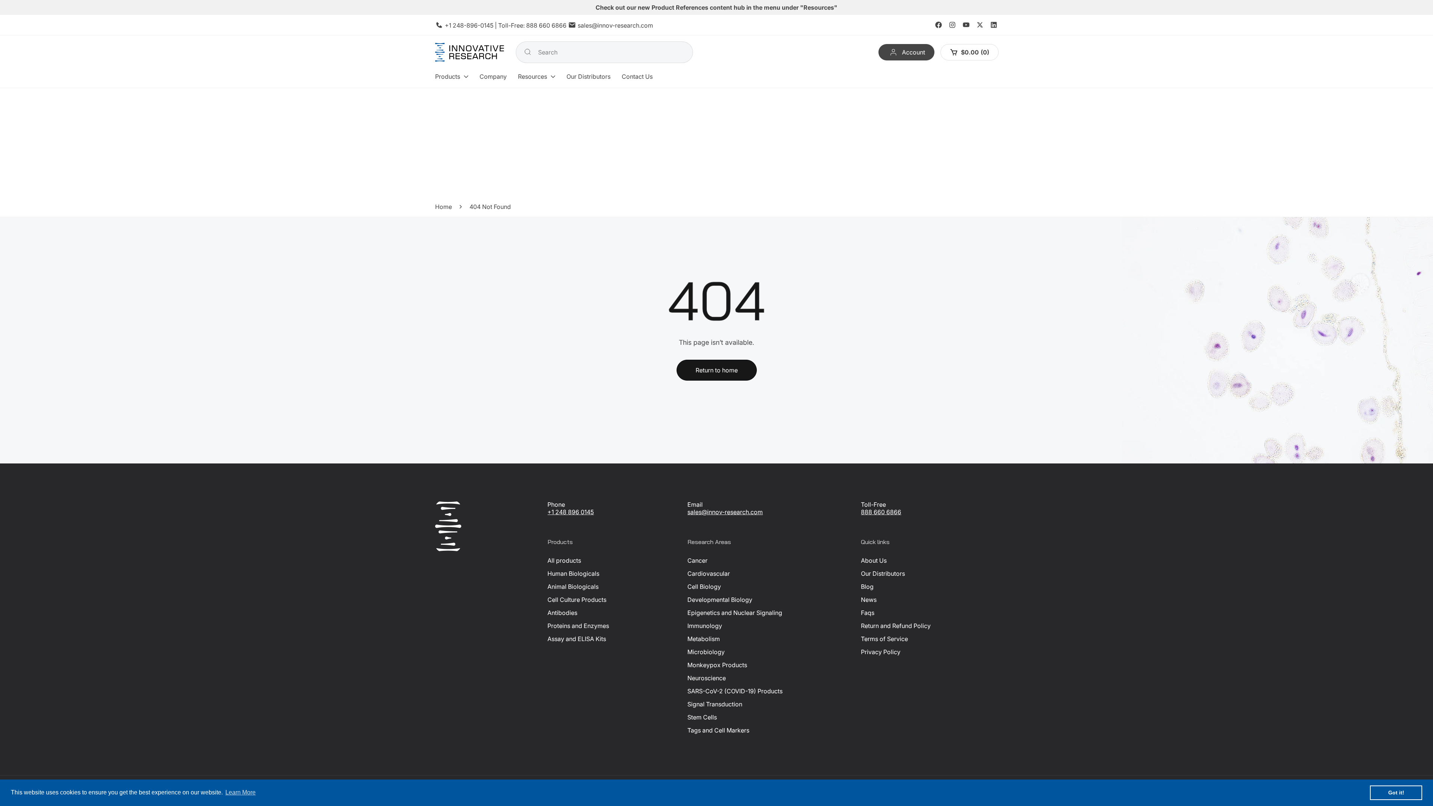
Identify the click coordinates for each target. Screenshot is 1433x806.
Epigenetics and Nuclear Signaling (734, 612)
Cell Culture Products (576, 599)
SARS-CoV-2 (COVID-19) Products (735, 691)
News (869, 599)
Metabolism (703, 639)
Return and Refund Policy (896, 626)
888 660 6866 (546, 25)
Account (913, 52)
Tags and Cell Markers (718, 730)
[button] (452, 76)
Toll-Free (873, 504)
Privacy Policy (880, 652)
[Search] (527, 51)
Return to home (717, 370)
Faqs (867, 612)
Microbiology (706, 652)
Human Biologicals (573, 573)
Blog (867, 586)
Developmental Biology (719, 599)
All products (564, 560)
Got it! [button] (1396, 793)
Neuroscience (706, 678)
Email (695, 504)
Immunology (704, 626)
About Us (874, 560)
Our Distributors (883, 573)
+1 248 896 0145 (570, 512)
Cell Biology (704, 586)
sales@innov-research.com (615, 25)
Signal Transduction (714, 704)
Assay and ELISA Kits (576, 639)
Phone (556, 504)
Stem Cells (702, 717)
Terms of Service (884, 639)
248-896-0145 (473, 25)
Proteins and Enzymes (578, 626)
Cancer (697, 560)
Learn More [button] (240, 792)
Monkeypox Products (717, 665)
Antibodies (562, 612)
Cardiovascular (708, 573)
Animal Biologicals (573, 586)
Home (443, 206)
